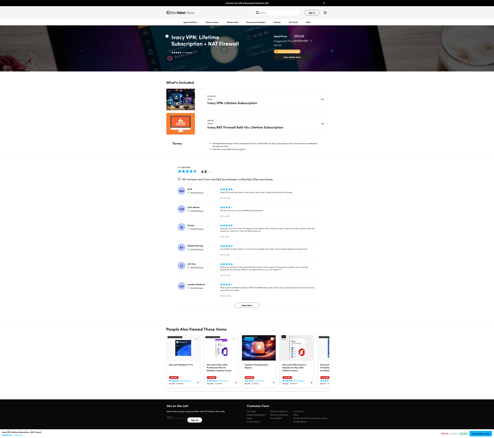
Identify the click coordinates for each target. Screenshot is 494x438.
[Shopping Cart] (325, 12)
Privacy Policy (253, 421)
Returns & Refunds (278, 411)
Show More (247, 305)
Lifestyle (277, 22)
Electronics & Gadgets (256, 22)
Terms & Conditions (279, 414)
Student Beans (300, 421)
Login (249, 418)
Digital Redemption (256, 414)
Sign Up (194, 420)
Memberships (232, 22)
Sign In (312, 12)
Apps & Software (190, 22)
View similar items (292, 57)
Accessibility (276, 418)
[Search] (257, 12)
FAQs (295, 414)
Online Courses (212, 22)
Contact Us (298, 411)
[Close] (324, 3)
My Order (251, 411)
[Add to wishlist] (167, 36)
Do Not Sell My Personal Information (310, 418)
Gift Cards (293, 22)
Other (308, 22)
